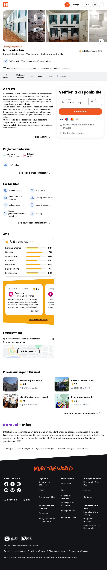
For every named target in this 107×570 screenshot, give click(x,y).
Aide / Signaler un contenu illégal (47, 520)
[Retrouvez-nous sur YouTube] (6, 490)
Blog (63, 490)
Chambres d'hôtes (47, 497)
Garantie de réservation (66, 497)
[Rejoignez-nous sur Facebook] (6, 484)
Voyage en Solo (68, 510)
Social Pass (66, 483)
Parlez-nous (44, 513)
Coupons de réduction (79, 551)
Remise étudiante (68, 517)
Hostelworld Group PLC (92, 483)
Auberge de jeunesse (13, 47)
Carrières (88, 497)
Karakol (7, 54)
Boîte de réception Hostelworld (92, 526)
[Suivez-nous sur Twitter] (12, 484)
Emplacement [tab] (37, 76)
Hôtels (41, 490)
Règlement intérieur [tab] (20, 76)
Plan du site (49, 557)
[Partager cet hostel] (101, 41)
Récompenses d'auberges (67, 503)
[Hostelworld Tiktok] (19, 490)
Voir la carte (32, 54)
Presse (87, 490)
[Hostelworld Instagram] (19, 484)
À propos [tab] (6, 76)
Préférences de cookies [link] (67, 557)
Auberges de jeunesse (44, 483)
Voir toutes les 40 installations (36, 61)
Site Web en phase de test (30, 557)
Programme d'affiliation (89, 520)
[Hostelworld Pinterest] (12, 490)
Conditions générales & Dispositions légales (47, 551)
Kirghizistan (18, 54)
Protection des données (15, 551)
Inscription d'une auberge (91, 513)
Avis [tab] (51, 76)
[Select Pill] (67, 4)
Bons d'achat (10, 557)
